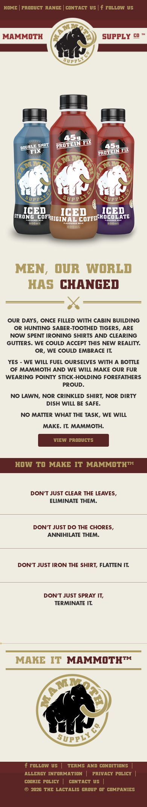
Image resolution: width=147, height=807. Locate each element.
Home (10, 8)
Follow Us (118, 8)
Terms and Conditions (97, 766)
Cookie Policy (41, 781)
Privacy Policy (112, 773)
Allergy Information (53, 773)
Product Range (41, 8)
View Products (73, 440)
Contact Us (81, 8)
